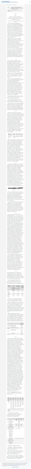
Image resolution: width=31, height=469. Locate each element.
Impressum (17, 467)
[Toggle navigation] (29, 2)
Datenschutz (13, 467)
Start (7, 4)
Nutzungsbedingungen (15, 465)
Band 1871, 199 (11, 4)
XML (11, 11)
